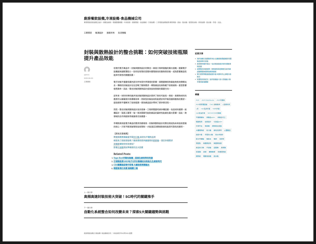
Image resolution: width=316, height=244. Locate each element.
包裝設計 (208, 122)
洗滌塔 (221, 139)
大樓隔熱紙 (200, 130)
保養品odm (210, 117)
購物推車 (212, 152)
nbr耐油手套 (200, 113)
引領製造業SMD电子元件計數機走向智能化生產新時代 (138, 161)
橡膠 (215, 139)
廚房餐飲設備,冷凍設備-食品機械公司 (112, 18)
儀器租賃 (199, 122)
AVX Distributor (208, 100)
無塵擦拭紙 (218, 143)
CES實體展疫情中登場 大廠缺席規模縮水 (131, 164)
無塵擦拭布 (207, 143)
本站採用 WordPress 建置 (122, 233)
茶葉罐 (198, 152)
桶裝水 (208, 139)
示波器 (208, 147)
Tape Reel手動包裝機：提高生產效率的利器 (133, 158)
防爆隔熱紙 (222, 152)
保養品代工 (221, 117)
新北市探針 (219, 135)
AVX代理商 (221, 100)
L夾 (197, 109)
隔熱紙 (198, 156)
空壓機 (216, 147)
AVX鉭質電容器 (201, 104)
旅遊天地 (111, 33)
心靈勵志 (227, 130)
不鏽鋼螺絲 (200, 117)
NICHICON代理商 (214, 113)
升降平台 (199, 126)
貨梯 (204, 152)
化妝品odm (218, 122)
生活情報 (122, 33)
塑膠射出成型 (217, 126)
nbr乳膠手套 (205, 109)
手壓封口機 (209, 135)
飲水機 (216, 156)
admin (86, 75)
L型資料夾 (226, 104)
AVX (197, 100)
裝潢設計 (99, 33)
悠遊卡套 (199, 135)
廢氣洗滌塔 (218, 130)
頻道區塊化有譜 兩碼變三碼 (126, 168)
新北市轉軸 (200, 139)
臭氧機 (223, 147)
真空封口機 (200, 147)
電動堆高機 (207, 156)
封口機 (208, 130)
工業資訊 (88, 33)
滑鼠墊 (198, 143)
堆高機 (207, 126)
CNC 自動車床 (215, 104)
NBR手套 (216, 109)
